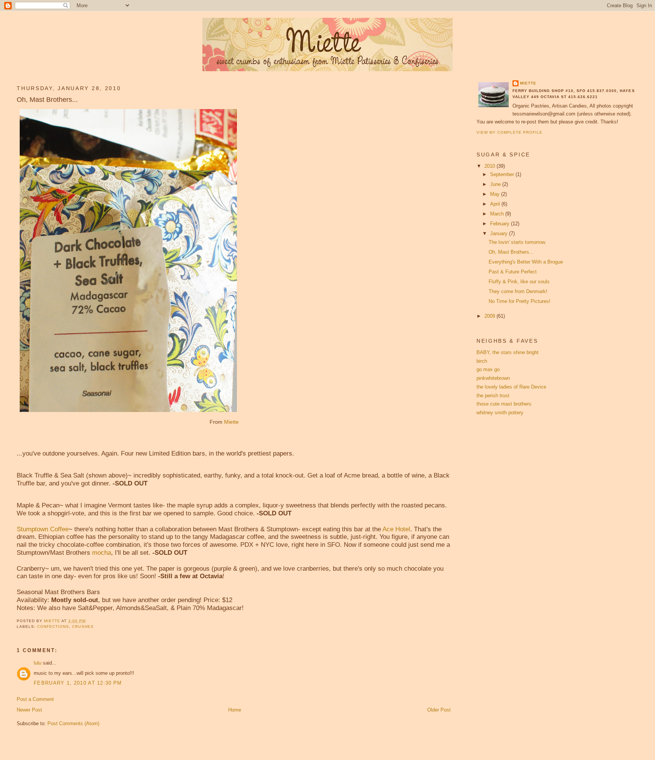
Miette (231, 422)
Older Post (439, 710)
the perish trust (492, 395)
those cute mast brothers (503, 404)
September (503, 174)
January (499, 233)
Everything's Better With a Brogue (526, 262)
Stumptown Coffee (43, 529)
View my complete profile (509, 132)
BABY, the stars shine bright (507, 352)
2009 (490, 316)
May (495, 194)
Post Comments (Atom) (73, 723)
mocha (101, 552)
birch (481, 361)
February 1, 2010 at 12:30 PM (78, 683)
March (497, 214)
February (500, 223)
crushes (82, 626)
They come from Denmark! (518, 291)
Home (234, 710)
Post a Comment (35, 699)
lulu (37, 663)
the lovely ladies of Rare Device (511, 387)
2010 (490, 166)
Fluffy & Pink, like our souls (519, 281)
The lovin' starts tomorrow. (517, 242)
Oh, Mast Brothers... (511, 252)
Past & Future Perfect (513, 272)
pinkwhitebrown (493, 378)
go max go (488, 369)
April (495, 204)
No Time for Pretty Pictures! (519, 301)
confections (53, 626)
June (496, 184)
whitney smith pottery (499, 412)
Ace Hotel (396, 529)
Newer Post (29, 710)
